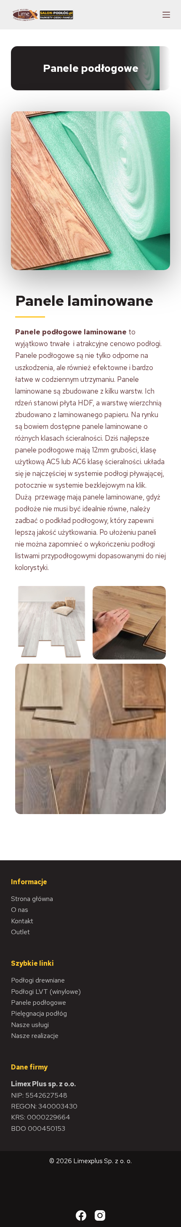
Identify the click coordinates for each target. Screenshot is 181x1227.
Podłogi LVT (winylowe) (46, 991)
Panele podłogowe (38, 1002)
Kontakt (22, 921)
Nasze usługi (30, 1024)
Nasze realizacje (35, 1035)
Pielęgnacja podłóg (39, 1013)
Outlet (20, 931)
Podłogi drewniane (38, 980)
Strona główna (32, 898)
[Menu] (166, 14)
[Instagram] (100, 1215)
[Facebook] (81, 1215)
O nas (19, 909)
